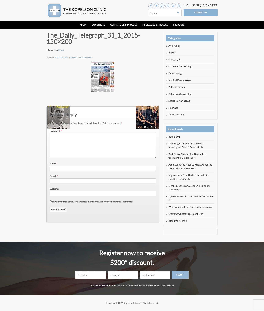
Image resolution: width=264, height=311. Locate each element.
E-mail (53, 176)
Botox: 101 (174, 136)
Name (53, 163)
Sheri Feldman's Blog (179, 100)
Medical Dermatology (155, 25)
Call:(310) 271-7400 (200, 5)
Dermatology (175, 73)
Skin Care (173, 107)
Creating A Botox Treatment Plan (185, 213)
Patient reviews (176, 86)
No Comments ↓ (86, 57)
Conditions (98, 25)
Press (61, 50)
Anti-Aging (174, 45)
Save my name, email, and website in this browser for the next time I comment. (92, 201)
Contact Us (200, 12)
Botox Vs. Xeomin (177, 220)
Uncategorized (176, 114)
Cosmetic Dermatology (123, 25)
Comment (56, 130)
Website (54, 188)
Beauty (172, 52)
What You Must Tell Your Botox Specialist (190, 206)
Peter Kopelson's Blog (179, 93)
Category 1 (174, 59)
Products (178, 25)
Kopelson (74, 57)
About (83, 25)
